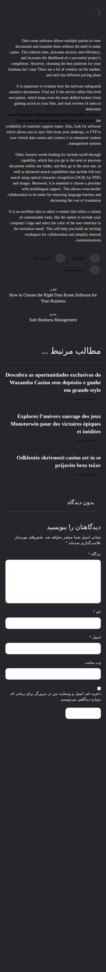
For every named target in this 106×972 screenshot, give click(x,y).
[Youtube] (47, 952)
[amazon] (15, 952)
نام (97, 612)
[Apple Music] (58, 952)
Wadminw (79, 258)
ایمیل (95, 637)
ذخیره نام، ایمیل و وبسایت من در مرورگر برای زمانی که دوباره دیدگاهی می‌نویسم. (55, 696)
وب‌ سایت (93, 663)
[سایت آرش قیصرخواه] (96, 12)
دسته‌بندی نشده (75, 270)
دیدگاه (94, 554)
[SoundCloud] (69, 952)
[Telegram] (80, 952)
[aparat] (25, 952)
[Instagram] (36, 952)
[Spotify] (91, 952)
